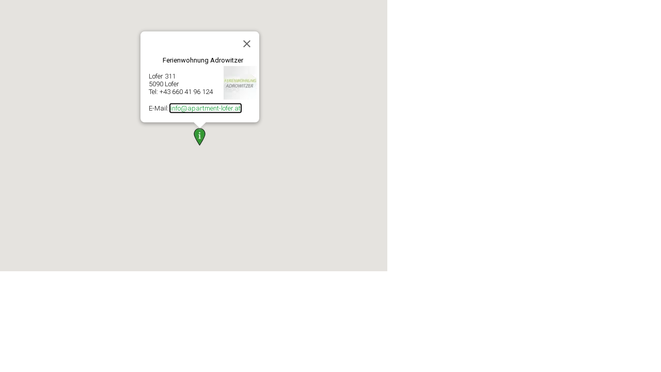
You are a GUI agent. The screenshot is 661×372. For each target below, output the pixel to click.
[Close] (246, 43)
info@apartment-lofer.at (205, 108)
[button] (200, 137)
